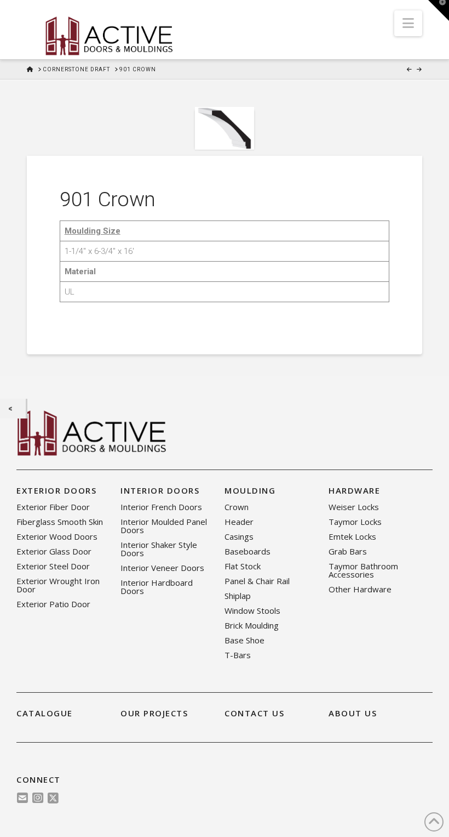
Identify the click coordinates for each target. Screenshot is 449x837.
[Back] (13, 408)
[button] (408, 23)
